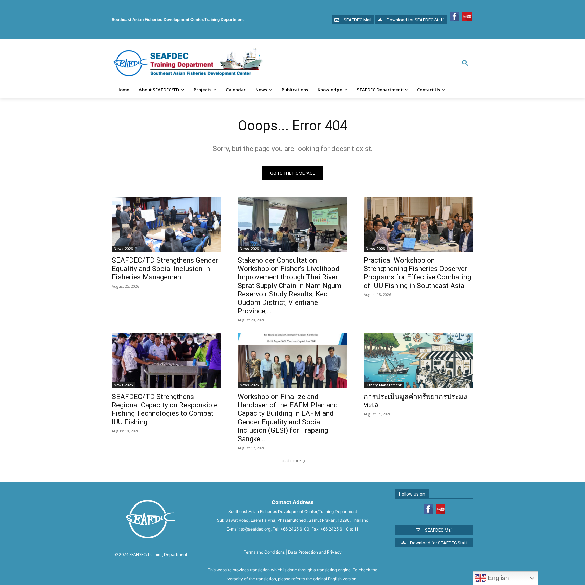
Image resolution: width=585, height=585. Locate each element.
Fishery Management (384, 385)
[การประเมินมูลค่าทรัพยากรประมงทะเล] (418, 360)
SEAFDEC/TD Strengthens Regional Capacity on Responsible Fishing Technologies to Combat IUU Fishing (165, 409)
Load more (290, 461)
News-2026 (123, 248)
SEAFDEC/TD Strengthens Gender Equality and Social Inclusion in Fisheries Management (165, 268)
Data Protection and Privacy (315, 552)
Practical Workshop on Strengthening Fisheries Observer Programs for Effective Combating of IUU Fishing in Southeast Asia (417, 273)
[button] (465, 63)
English (497, 577)
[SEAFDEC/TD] (188, 63)
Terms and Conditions (264, 552)
